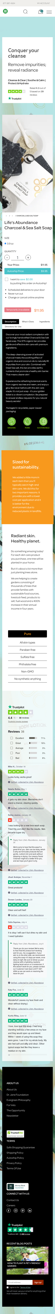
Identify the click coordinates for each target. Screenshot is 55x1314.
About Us (12, 1089)
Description (10, 321)
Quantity (10, 251)
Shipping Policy (15, 1152)
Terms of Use (25, 1287)
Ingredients (44, 321)
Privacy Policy (14, 1163)
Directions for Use (13, 326)
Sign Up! (38, 1282)
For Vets (11, 1105)
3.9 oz (10, 243)
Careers (11, 1205)
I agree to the (20, 1287)
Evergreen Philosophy (18, 1100)
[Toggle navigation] (48, 11)
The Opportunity (16, 1110)
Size (6, 238)
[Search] (25, 11)
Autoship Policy (15, 1158)
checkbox (7, 279)
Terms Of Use (14, 1168)
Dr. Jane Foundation (18, 1094)
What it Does (28, 321)
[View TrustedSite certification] (15, 1133)
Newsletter (12, 1115)
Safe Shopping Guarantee (21, 1147)
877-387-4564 (9, 3)
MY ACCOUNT (43, 3)
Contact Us (13, 1200)
